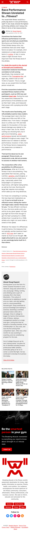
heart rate (12, 96)
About (15, 529)
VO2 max (10, 233)
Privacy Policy (6, 527)
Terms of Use (22, 525)
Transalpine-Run (18, 76)
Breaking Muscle (13, 525)
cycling (10, 54)
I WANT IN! (6, 449)
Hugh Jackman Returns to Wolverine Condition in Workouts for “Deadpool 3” (6, 401)
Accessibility (25, 527)
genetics (11, 176)
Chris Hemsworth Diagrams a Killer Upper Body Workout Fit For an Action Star (22, 382)
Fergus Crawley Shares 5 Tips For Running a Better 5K (7, 381)
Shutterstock (12, 266)
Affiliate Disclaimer (15, 527)
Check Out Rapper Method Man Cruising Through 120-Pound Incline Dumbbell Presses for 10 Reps (22, 401)
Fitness (4, 7)
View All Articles (8, 360)
